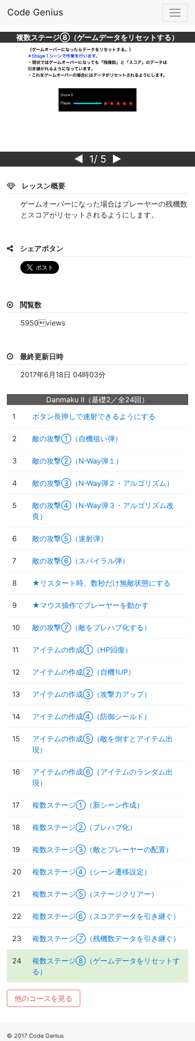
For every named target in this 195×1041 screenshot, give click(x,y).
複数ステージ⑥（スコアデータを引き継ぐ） (106, 916)
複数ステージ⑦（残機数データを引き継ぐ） (106, 938)
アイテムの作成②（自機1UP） (83, 671)
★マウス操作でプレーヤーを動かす (90, 605)
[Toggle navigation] (175, 13)
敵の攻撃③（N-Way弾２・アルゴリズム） (103, 483)
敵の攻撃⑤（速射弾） (69, 538)
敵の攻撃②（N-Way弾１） (77, 460)
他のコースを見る (44, 998)
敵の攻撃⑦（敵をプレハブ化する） (91, 627)
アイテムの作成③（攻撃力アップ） (91, 694)
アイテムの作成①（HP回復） (82, 649)
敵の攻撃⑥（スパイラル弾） (80, 560)
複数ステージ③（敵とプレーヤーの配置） (102, 849)
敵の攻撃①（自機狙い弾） (77, 438)
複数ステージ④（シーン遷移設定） (91, 871)
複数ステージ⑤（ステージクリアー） (95, 893)
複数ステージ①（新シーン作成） (88, 804)
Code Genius (35, 12)
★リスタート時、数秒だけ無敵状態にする (101, 582)
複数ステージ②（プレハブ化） (84, 827)
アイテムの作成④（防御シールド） (91, 716)
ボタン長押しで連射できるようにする (94, 416)
